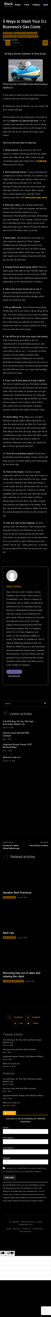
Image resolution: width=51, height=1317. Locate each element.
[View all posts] (14, 672)
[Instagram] (28, 1017)
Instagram (36, 1017)
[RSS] (15, 1023)
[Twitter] (28, 1023)
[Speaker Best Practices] (25, 876)
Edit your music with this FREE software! (16, 734)
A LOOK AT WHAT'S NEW (13, 981)
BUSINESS (8, 33)
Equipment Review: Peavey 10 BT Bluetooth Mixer (17, 746)
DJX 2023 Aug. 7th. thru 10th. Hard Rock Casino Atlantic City (18, 723)
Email (6, 1127)
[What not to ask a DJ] (44, 758)
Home (8, 1228)
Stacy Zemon (13, 586)
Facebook (18, 1017)
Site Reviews (38, 1228)
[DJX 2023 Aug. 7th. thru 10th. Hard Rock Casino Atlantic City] (44, 724)
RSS (21, 1023)
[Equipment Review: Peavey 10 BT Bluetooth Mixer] (44, 747)
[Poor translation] (10, 1253)
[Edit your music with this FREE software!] (44, 735)
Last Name (9, 1148)
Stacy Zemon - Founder (28, 36)
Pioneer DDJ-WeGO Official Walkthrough (11, 847)
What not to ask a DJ (12, 757)
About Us (16, 1228)
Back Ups (8, 933)
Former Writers (10, 36)
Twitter (35, 1023)
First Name (9, 1137)
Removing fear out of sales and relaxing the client (21, 975)
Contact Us (26, 1228)
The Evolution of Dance (38, 845)
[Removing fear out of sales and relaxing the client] (25, 956)
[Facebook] (10, 1017)
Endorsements (25, 1231)
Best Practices (9, 897)
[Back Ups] (25, 916)
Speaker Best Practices (17, 893)
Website (6, 1158)
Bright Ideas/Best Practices (25, 33)
